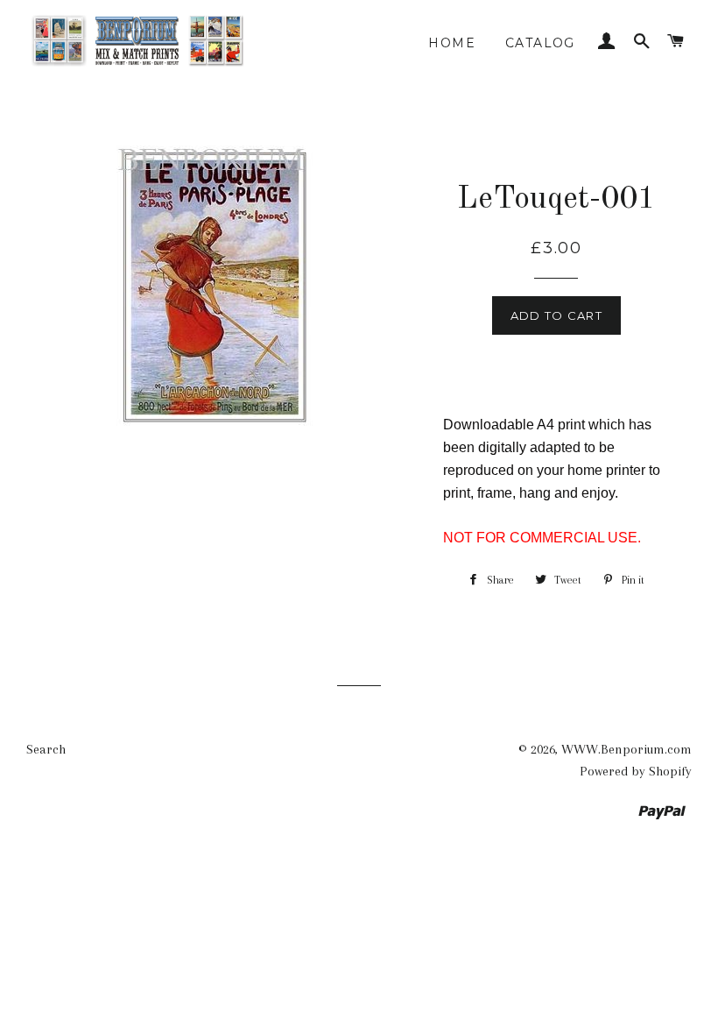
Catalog (540, 43)
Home (451, 43)
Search (46, 749)
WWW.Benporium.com (626, 749)
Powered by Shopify (636, 771)
